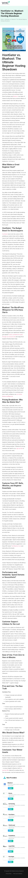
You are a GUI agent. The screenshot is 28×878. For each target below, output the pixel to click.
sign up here (19, 448)
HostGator (5, 234)
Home (2, 19)
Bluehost (15, 96)
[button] (26, 3)
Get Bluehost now (16, 546)
